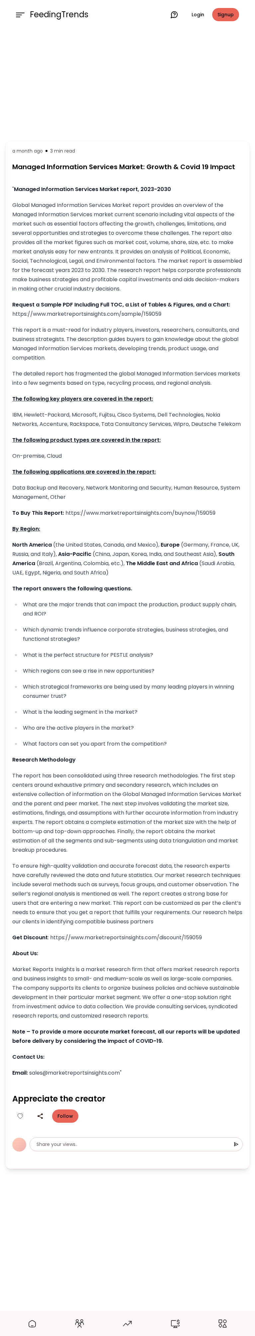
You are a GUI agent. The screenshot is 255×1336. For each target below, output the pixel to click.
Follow (65, 1116)
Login (198, 14)
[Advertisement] (127, 83)
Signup (225, 14)
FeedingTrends (59, 14)
